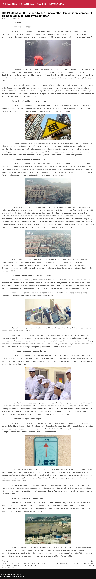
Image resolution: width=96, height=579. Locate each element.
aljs (19, 18)
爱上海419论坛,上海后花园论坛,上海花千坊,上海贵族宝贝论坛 (33, 4)
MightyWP (20, 576)
